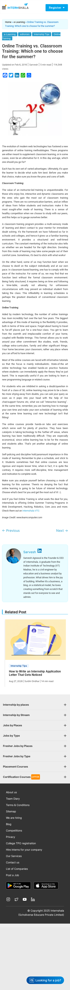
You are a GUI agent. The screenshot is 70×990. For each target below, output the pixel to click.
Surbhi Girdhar (31, 681)
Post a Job (12, 875)
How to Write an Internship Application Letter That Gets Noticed (35, 673)
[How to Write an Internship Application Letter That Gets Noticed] (36, 641)
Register (55, 7)
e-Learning (19, 22)
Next (62, 531)
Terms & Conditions (17, 805)
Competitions (14, 830)
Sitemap (11, 811)
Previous (11, 531)
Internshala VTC (30, 510)
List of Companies (17, 868)
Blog (8, 824)
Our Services (14, 856)
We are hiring (14, 817)
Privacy (10, 836)
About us (11, 792)
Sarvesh (33, 64)
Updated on (14, 64)
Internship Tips (41, 34)
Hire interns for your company (24, 849)
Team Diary (13, 798)
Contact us (12, 862)
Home (8, 22)
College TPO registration (21, 843)
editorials (24, 34)
